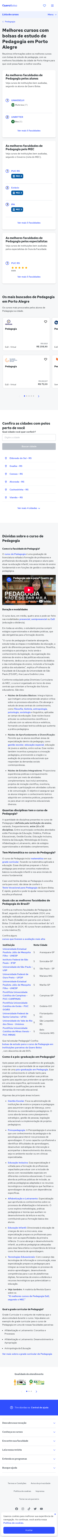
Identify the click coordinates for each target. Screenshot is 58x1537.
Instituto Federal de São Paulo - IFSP (15, 961)
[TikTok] (29, 1508)
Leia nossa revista (12, 1449)
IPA (13, 204)
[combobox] (29, 437)
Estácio (15, 187)
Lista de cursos (10, 14)
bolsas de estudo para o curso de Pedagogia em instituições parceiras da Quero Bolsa (27, 1046)
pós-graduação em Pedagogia (32, 1069)
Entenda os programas (14, 1458)
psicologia (13, 712)
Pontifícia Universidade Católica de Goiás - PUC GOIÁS (16, 1006)
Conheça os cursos (12, 1431)
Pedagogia (10, 21)
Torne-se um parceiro (29, 1499)
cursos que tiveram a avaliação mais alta (23, 939)
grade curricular (10, 861)
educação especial (34, 744)
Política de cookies (22, 1491)
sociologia (25, 712)
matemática (37, 858)
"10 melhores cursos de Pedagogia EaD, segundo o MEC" (29, 1298)
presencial (24, 619)
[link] (26, 335)
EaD (53, 619)
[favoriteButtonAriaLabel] (46, 322)
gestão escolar (16, 744)
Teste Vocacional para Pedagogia (19, 887)
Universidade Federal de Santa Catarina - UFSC (15, 1015)
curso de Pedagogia (15, 554)
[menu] (52, 5)
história (28, 708)
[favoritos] (44, 5)
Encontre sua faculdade (15, 1440)
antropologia (40, 708)
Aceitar (29, 1530)
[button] (19, 396)
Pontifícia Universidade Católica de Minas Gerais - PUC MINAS (17, 1031)
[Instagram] (22, 1508)
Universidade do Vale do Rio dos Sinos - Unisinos (18, 1022)
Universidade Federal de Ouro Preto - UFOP (15, 976)
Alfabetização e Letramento (23, 1198)
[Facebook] (16, 1508)
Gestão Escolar (16, 1100)
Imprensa (40, 1491)
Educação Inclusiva (18, 1162)
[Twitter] (35, 1508)
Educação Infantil (17, 1227)
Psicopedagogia (16, 1130)
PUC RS (15, 171)
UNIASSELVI (17, 100)
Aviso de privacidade (40, 1483)
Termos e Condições (17, 1483)
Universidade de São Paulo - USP (18, 968)
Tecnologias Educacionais (21, 1256)
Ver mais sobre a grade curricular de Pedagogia (27, 1353)
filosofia (18, 708)
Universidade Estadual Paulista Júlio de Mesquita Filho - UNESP (17, 952)
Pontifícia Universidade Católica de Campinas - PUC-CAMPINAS (15, 995)
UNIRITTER (17, 117)
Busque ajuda (9, 1467)
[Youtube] (41, 1508)
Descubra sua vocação (14, 1422)
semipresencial (39, 619)
